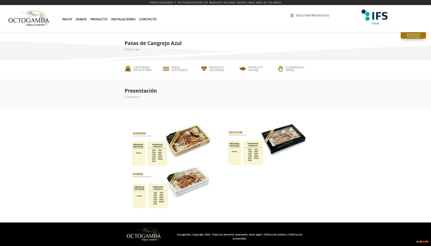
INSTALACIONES (123, 19)
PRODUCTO (98, 19)
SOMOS (81, 19)
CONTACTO (148, 19)
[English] (417, 241)
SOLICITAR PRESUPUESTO (312, 15)
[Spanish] (426, 241)
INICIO (67, 19)
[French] (420, 241)
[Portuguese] (423, 241)
